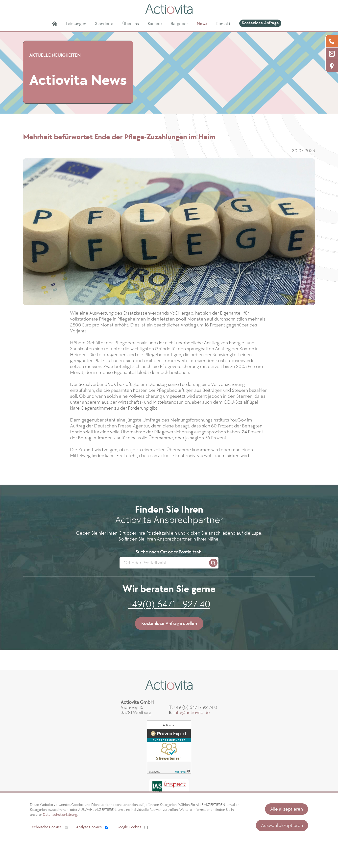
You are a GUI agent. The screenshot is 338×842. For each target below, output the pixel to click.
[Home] (54, 23)
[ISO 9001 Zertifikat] (169, 787)
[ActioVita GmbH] (169, 9)
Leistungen (76, 23)
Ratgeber (179, 23)
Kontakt (223, 23)
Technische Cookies (46, 827)
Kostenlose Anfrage (260, 22)
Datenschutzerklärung (60, 814)
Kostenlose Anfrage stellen (169, 623)
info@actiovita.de (191, 713)
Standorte (104, 23)
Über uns (130, 23)
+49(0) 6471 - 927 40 (169, 604)
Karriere (155, 23)
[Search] (213, 563)
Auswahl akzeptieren (282, 825)
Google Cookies (129, 827)
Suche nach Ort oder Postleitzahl (169, 552)
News (202, 23)
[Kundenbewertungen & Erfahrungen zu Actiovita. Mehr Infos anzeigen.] (169, 747)
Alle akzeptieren (286, 809)
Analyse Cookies (89, 827)
